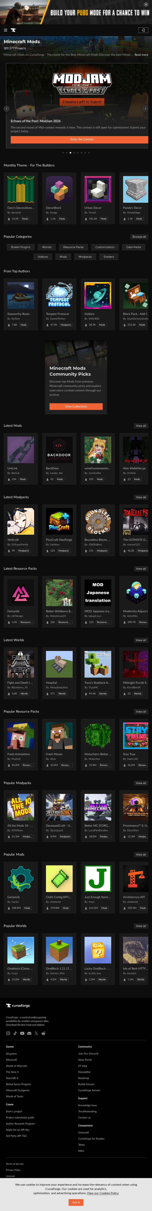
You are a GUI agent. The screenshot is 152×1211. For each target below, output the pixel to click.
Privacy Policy (13, 1170)
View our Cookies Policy (103, 1193)
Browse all (139, 236)
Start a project (14, 1111)
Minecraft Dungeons (17, 1090)
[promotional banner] (76, 12)
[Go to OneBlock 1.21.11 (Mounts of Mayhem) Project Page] (59, 959)
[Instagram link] (8, 1033)
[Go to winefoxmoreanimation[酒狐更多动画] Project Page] (98, 459)
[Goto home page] (13, 30)
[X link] (36, 1033)
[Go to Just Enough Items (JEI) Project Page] (98, 887)
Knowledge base (87, 1105)
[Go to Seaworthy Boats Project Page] (21, 304)
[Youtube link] (22, 1033)
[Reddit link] (43, 1033)
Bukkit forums (86, 1084)
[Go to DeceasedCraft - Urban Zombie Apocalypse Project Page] (59, 816)
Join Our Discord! (88, 1054)
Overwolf (83, 1132)
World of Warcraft (16, 1066)
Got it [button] (76, 1202)
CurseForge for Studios (91, 1138)
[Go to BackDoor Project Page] (59, 459)
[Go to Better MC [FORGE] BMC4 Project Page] (98, 816)
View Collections (76, 406)
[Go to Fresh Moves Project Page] (59, 745)
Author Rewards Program (20, 1124)
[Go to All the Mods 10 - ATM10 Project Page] (21, 816)
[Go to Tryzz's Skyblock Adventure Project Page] (98, 673)
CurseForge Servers (89, 1090)
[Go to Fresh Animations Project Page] (21, 745)
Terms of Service (15, 1164)
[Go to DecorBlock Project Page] (59, 198)
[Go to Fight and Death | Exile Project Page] (21, 673)
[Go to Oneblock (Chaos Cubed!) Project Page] (21, 959)
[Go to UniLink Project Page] (21, 459)
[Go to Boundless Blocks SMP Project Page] (98, 530)
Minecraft (11, 1060)
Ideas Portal (85, 1060)
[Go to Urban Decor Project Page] (98, 198)
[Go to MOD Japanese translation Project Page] (98, 602)
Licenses (10, 1176)
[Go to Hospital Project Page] (59, 673)
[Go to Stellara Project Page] (98, 304)
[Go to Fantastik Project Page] (21, 602)
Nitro (81, 1151)
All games (11, 1054)
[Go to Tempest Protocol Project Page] (59, 304)
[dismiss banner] (146, 4)
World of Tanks (14, 1096)
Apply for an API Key (17, 1130)
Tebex (81, 1145)
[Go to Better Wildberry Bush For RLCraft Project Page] (59, 602)
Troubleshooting (87, 1111)
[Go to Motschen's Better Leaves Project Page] (98, 745)
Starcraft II (12, 1078)
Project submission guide (20, 1117)
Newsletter (84, 1072)
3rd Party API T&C (16, 1136)
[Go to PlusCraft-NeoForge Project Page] (59, 530)
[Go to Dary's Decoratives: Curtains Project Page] (21, 198)
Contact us (84, 1117)
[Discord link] (29, 1033)
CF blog (82, 1066)
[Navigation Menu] (5, 30)
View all (141, 425)
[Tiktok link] (15, 1033)
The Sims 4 (12, 1072)
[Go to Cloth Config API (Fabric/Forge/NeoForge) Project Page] (59, 887)
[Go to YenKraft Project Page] (21, 530)
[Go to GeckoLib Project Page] (21, 887)
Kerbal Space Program (18, 1084)
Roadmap (83, 1078)
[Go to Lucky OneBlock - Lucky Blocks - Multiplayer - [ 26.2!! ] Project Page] (98, 959)
